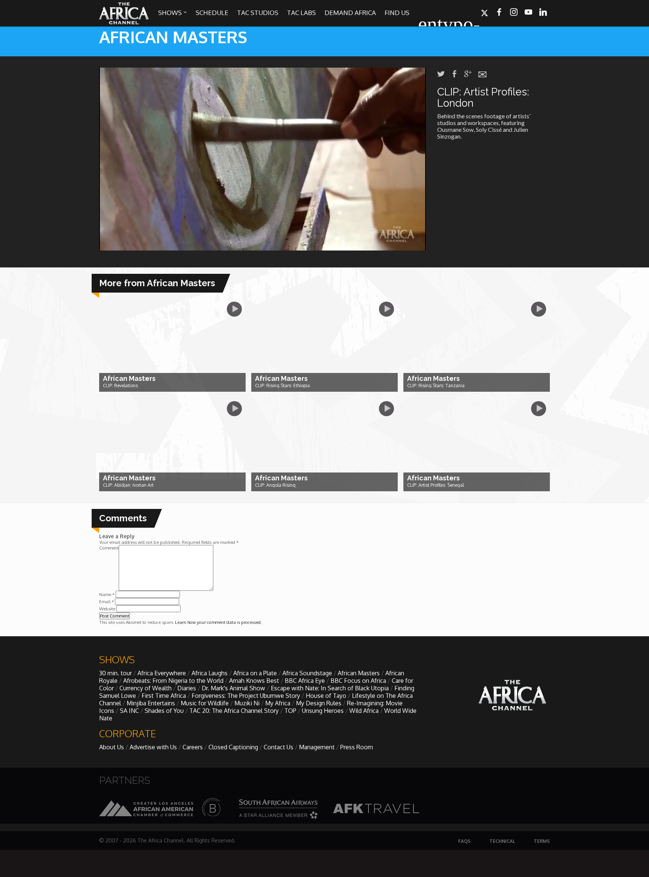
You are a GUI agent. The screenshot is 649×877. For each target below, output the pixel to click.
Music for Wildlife (205, 703)
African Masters (359, 673)
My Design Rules (318, 703)
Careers (193, 747)
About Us (111, 747)
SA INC (129, 710)
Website (107, 608)
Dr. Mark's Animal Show (233, 688)
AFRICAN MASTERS (173, 36)
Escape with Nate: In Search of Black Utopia (330, 688)
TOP (290, 710)
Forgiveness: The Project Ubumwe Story (246, 695)
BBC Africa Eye (305, 680)
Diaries (186, 688)
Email (106, 601)
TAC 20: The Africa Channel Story (234, 710)
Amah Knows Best (254, 680)
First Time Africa (164, 695)
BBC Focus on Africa (358, 680)
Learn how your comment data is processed (218, 622)
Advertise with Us (153, 747)
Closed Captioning (233, 747)
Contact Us (278, 747)
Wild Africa (364, 710)
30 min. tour (115, 673)
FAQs (464, 841)
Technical (502, 841)
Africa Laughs (210, 673)
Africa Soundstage (307, 673)
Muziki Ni (247, 703)
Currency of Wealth (145, 688)
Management (317, 747)
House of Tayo (326, 695)
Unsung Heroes (323, 710)
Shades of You (164, 710)
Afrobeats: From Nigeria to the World (173, 680)
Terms (542, 841)
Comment (109, 548)
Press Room (356, 747)
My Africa (277, 703)
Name (107, 594)
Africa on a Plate (255, 673)
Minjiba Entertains (151, 703)
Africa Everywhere (161, 673)
